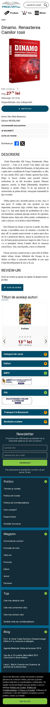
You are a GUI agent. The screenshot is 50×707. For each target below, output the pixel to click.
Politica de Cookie (18, 687)
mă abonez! (25, 462)
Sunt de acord (25, 701)
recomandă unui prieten (13, 125)
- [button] (45, 373)
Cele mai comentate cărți (15, 607)
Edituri (6, 569)
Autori (6, 576)
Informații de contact (13, 541)
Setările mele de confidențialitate (19, 621)
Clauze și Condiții (27, 690)
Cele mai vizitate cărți (14, 614)
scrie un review (9, 136)
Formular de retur (12, 548)
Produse (14, 13)
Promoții (8, 562)
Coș (28, 12)
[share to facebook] (16, 143)
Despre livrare (10, 517)
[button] (40, 13)
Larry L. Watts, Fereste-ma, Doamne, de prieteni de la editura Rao (22, 665)
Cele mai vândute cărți (14, 600)
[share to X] (22, 143)
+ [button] (45, 354)
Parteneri (8, 583)
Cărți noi (7, 555)
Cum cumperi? (10, 510)
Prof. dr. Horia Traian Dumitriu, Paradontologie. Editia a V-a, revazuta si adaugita (25, 640)
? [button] (17, 89)
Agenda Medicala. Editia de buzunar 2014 (22, 648)
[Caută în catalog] (45, 5)
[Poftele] (25, 314)
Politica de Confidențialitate (16, 503)
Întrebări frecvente (12, 524)
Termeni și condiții (12, 488)
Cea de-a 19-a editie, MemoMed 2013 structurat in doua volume (21, 656)
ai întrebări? (7, 130)
